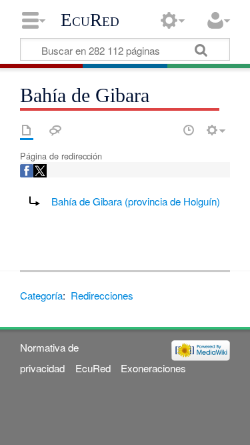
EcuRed (90, 20)
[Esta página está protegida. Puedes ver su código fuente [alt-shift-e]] (165, 130)
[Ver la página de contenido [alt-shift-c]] (26, 130)
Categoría (41, 295)
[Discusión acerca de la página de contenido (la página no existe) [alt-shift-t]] (55, 130)
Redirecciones (102, 295)
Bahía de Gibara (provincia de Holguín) (135, 201)
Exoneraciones (153, 368)
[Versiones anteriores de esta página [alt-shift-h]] (188, 130)
